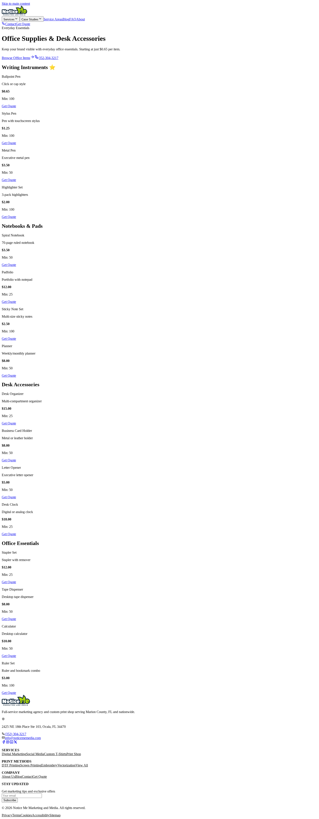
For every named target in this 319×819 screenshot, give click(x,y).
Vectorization (67, 765)
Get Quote (40, 776)
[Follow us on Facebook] (4, 743)
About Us (8, 776)
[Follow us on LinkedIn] (11, 743)
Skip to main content (16, 3)
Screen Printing (30, 765)
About (80, 19)
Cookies (26, 815)
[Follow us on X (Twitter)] (15, 743)
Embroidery (49, 765)
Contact (27, 776)
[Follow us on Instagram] (8, 743)
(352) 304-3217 (15, 734)
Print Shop (73, 754)
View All (82, 765)
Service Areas (53, 19)
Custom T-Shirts (55, 754)
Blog (65, 19)
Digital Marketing (14, 754)
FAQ (72, 19)
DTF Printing (11, 765)
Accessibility (40, 815)
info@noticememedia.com (23, 738)
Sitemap (55, 815)
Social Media (35, 754)
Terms (16, 815)
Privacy (7, 815)
